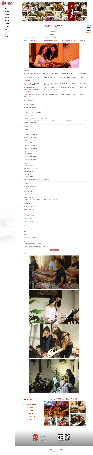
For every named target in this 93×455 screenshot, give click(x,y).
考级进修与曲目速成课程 (30, 416)
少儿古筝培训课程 (29, 407)
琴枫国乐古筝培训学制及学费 (29, 206)
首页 (47, 449)
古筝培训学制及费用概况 (30, 404)
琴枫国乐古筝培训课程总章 (28, 209)
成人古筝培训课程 (29, 410)
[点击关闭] (91, 19)
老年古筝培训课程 (28, 413)
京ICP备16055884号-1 (56, 451)
